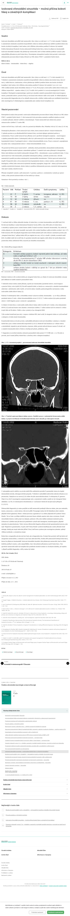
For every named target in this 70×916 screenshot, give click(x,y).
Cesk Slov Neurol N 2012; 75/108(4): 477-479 (21, 27)
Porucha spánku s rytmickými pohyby (14, 724)
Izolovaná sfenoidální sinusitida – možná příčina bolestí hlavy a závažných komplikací (26, 751)
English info (65, 18)
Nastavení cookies (6, 875)
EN (68, 3)
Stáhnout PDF (54, 18)
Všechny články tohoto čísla (11, 710)
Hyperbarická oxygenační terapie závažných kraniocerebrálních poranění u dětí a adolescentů (28, 757)
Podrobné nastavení (37, 912)
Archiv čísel (6, 784)
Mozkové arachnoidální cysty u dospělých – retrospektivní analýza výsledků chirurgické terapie (29, 754)
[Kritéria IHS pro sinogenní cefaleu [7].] (35, 260)
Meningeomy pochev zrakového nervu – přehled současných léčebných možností (25, 726)
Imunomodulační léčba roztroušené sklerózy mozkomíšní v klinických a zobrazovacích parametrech (30, 718)
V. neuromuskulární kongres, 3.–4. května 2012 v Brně (18, 775)
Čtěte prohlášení (44, 885)
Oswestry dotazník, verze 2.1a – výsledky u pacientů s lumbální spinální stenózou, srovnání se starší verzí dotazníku (34, 743)
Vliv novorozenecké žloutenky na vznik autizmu (17, 748)
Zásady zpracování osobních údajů (58, 885)
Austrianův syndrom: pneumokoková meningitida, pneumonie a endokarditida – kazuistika (28, 762)
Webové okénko (9, 768)
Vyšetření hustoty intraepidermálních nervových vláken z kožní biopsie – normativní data (27, 740)
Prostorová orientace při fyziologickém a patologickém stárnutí (21, 721)
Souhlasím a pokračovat (55, 912)
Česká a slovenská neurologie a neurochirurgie (17, 780)
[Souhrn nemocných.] (35, 198)
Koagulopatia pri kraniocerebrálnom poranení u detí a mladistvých (21, 732)
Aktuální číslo (7, 789)
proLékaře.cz (9, 3)
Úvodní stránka (6, 850)
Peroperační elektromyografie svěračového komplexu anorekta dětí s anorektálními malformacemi (29, 746)
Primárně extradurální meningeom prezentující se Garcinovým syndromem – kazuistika (27, 760)
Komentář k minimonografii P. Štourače (17, 664)
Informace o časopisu (9, 793)
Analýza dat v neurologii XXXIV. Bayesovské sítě (11, 771)
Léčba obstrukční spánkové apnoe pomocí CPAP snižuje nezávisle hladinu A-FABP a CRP (27, 735)
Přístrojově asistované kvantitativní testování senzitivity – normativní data (23, 737)
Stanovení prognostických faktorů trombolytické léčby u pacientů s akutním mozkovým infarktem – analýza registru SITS (35, 729)
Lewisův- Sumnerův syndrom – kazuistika (15, 765)
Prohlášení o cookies (7, 873)
